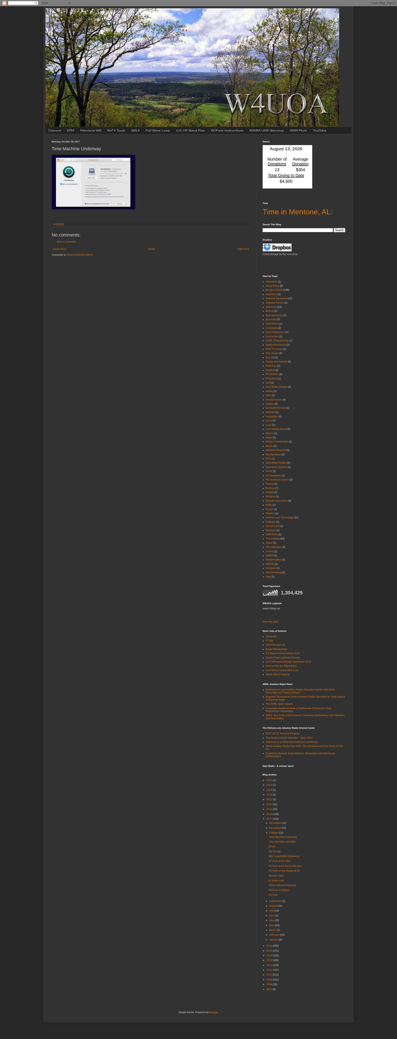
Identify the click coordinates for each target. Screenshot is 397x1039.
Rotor (269, 504)
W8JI (135, 130)
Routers (270, 513)
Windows (271, 568)
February (274, 934)
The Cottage (273, 538)
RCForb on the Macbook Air (284, 870)
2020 (269, 804)
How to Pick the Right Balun (281, 665)
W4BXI (269, 555)
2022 (269, 794)
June (272, 915)
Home (151, 249)
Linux (269, 420)
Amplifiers (271, 294)
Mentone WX (90, 130)
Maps (269, 437)
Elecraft (270, 357)
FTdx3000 (271, 378)
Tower (269, 543)
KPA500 (270, 412)
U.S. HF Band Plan (190, 130)
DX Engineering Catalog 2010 (283, 653)
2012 (269, 965)
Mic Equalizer (273, 454)
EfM (70, 130)
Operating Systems (276, 467)
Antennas (271, 306)
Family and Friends (276, 361)
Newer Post (59, 249)
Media (269, 446)
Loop (268, 424)
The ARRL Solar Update (279, 704)
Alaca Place (272, 285)
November (275, 828)
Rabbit (269, 492)
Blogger (213, 1012)
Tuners (270, 551)
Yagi (268, 576)
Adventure (271, 281)
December (275, 823)
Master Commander (277, 441)
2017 (269, 818)
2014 (269, 955)
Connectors (272, 336)
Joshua (270, 403)
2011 (269, 970)
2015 (269, 950)
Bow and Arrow (274, 315)
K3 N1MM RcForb (276, 408)
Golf (268, 382)
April (272, 925)
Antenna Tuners (275, 302)
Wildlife (270, 564)
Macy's (269, 433)
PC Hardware (273, 475)
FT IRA (269, 640)
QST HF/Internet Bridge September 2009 (288, 661)
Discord (54, 130)
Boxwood (271, 319)
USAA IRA (271, 636)
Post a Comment (66, 241)
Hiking (269, 391)
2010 (269, 974)
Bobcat (270, 311)
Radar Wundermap (276, 649)
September (275, 901)
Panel (269, 471)
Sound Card (272, 526)
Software (271, 521)
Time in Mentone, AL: (298, 212)
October (274, 832)
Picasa (269, 483)
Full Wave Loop (158, 130)
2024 (269, 785)
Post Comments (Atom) (80, 254)
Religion (270, 496)
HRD (268, 395)
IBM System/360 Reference (284, 856)
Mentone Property (276, 450)
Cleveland (271, 328)
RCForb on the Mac (280, 861)
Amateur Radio (274, 290)
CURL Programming (277, 340)
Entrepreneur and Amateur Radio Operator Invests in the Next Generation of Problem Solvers (300, 691)
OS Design (275, 851)
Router (269, 509)
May (272, 920)
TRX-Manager (274, 547)
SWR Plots (298, 130)
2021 (269, 799)
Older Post (243, 249)
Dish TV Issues (274, 349)
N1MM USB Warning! (267, 130)
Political (270, 488)
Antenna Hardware (276, 298)
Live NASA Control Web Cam (282, 670)
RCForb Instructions (227, 130)
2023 (269, 789)
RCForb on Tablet (279, 890)
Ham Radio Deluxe (276, 386)
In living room (276, 880)
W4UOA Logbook (275, 644)
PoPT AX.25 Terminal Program (283, 733)
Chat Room (272, 323)
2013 (269, 960)
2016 (269, 945)
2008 (269, 984)
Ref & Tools (116, 130)
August (273, 905)
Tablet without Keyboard (282, 885)
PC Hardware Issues (277, 479)
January (274, 939)
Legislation (272, 416)
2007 (269, 989)
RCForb (273, 894)
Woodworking (273, 572)
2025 (269, 780)
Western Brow (273, 559)
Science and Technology (279, 517)
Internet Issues (274, 399)
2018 (269, 814)
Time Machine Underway (283, 837)
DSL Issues (272, 353)
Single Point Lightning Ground (283, 657)
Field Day (271, 365)
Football (270, 370)
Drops (272, 846)
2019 (269, 809)
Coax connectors (275, 332)
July (271, 910)
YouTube (319, 130)
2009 (269, 979)
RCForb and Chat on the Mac (285, 866)
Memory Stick (276, 875)
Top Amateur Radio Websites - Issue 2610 (289, 737)
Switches (271, 530)
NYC (268, 458)
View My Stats (270, 621)
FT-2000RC (272, 374)
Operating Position (276, 462)
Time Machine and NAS (282, 841)
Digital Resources (276, 344)
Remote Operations (277, 500)
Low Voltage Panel (276, 429)
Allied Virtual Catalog (277, 674)
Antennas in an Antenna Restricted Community (292, 742)
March (273, 930)
